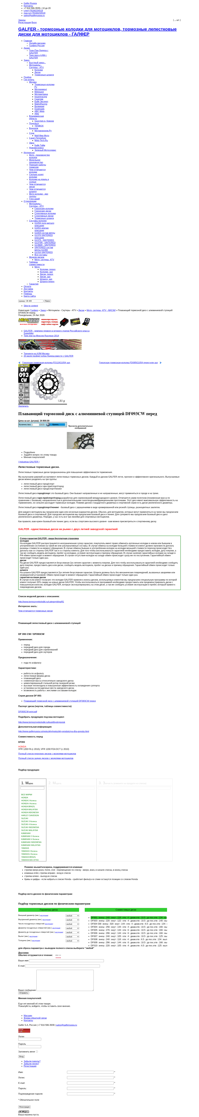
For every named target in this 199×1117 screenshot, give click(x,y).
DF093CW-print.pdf (27, 712)
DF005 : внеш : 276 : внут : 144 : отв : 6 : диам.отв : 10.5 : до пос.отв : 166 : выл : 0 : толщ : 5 (129, 930)
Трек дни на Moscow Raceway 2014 (41, 336)
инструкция (44, 915)
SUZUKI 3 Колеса (29, 821)
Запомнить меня (26, 1052)
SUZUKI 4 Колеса (29, 824)
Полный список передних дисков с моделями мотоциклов (47, 754)
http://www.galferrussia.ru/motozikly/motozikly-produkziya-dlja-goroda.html (53, 731)
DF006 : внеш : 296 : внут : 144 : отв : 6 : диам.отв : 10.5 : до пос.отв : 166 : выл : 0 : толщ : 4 (129, 933)
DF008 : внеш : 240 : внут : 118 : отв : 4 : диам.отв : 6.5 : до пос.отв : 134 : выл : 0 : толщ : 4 (129, 939)
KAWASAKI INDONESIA (31, 842)
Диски (81, 310)
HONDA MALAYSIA (29, 809)
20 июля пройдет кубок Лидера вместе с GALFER (48, 356)
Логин (21, 1036)
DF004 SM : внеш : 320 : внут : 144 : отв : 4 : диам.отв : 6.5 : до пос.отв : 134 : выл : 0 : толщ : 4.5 (129, 924)
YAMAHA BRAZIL (28, 857)
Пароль (22, 1044)
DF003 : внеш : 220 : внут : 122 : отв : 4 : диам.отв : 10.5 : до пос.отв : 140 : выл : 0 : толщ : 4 (129, 921)
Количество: (25, 424)
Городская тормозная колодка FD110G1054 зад (46, 362)
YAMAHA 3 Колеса (29, 851)
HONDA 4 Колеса (28, 803)
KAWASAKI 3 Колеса (30, 836)
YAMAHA (25, 848)
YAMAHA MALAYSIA (30, 860)
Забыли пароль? (32, 1061)
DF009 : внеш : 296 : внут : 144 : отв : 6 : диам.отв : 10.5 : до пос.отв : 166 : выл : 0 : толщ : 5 (129, 942)
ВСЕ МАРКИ (26, 794)
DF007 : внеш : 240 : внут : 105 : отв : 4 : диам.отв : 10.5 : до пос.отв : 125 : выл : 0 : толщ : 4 (129, 936)
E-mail (21, 966)
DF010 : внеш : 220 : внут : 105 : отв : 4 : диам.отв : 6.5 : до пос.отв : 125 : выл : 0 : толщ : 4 (129, 945)
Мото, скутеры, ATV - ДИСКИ (101, 310)
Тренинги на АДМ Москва (36, 353)
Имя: (20, 1072)
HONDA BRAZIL (28, 806)
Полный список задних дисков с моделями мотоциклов (45, 758)
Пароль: (22, 1088)
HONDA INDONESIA (30, 812)
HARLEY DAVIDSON (30, 815)
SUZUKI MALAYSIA (29, 830)
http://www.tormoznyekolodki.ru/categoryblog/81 (41, 602)
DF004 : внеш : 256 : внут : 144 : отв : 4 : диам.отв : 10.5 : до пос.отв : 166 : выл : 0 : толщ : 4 (129, 927)
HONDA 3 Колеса (28, 800)
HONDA (24, 797)
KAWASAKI (26, 833)
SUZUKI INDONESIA (30, 827)
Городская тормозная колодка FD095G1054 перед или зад (128, 362)
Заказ (43, 310)
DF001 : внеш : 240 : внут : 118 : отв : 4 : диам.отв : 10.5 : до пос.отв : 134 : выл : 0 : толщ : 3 (129, 917)
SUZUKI (24, 818)
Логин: (21, 1077)
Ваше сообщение (27, 990)
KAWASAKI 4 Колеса (30, 839)
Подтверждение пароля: (30, 1094)
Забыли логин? (31, 1064)
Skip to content (31, 306)
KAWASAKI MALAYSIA (30, 845)
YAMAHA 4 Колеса (29, 854)
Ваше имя (23, 960)
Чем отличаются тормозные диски (35, 611)
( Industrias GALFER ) (28, 462)
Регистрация (30, 1066)
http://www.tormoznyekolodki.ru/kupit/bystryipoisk (41, 722)
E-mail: (21, 1083)
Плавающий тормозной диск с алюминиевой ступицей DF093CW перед (60, 701)
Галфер (34, 310)
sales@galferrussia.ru (66, 1025)
